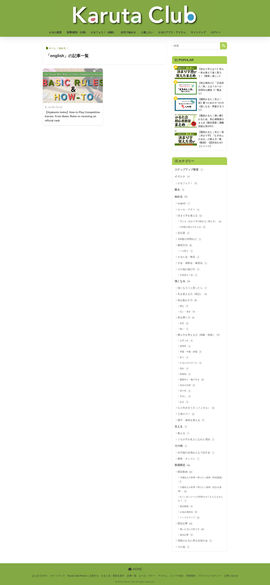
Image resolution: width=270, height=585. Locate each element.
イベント (182, 176)
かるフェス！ (187, 183)
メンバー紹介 (177, 576)
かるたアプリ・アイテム (172, 32)
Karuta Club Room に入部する (83, 576)
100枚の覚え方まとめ (192, 227)
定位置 (183, 233)
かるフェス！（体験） (103, 32)
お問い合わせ (231, 576)
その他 (180, 445)
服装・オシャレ (188, 458)
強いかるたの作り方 (192, 529)
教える (183, 433)
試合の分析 (187, 385)
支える (180, 426)
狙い (184, 329)
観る (179, 189)
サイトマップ (198, 32)
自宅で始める (128, 32)
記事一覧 (131, 576)
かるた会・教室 (188, 257)
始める (181, 196)
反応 (184, 323)
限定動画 (185, 471)
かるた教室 (55, 32)
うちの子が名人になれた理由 (196, 439)
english (183, 203)
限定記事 (185, 523)
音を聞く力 (186, 317)
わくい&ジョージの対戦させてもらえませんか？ (200, 498)
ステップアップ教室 (188, 169)
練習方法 (185, 245)
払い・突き (187, 311)
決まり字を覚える (190, 215)
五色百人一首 (188, 275)
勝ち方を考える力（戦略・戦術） (199, 335)
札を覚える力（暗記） (192, 294)
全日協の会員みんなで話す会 (195, 452)
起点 (184, 402)
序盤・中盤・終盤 (190, 351)
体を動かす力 (187, 300)
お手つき (186, 340)
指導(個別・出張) (76, 32)
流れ (184, 368)
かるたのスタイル (190, 363)
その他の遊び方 (188, 269)
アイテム (162, 576)
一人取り (186, 251)
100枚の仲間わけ (189, 239)
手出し (185, 396)
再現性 (185, 346)
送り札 (185, 390)
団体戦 (185, 374)
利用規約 (191, 576)
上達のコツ (186, 414)
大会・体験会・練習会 (192, 263)
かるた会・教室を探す (113, 576)
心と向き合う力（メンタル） (196, 407)
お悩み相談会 (188, 512)
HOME (137, 569)
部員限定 (182, 465)
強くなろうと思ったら (192, 288)
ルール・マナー (188, 209)
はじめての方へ (40, 576)
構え (184, 306)
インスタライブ (189, 517)
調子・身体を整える (191, 420)
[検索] (223, 45)
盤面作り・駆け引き (192, 379)
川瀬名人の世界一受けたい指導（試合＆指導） (199, 489)
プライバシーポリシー (210, 576)
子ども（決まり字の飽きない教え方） (200, 221)
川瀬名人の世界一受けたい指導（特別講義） (202, 479)
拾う (184, 357)
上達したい (147, 32)
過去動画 (186, 506)
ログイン (216, 32)
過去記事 (186, 535)
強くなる (182, 281)
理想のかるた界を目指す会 (194, 540)
